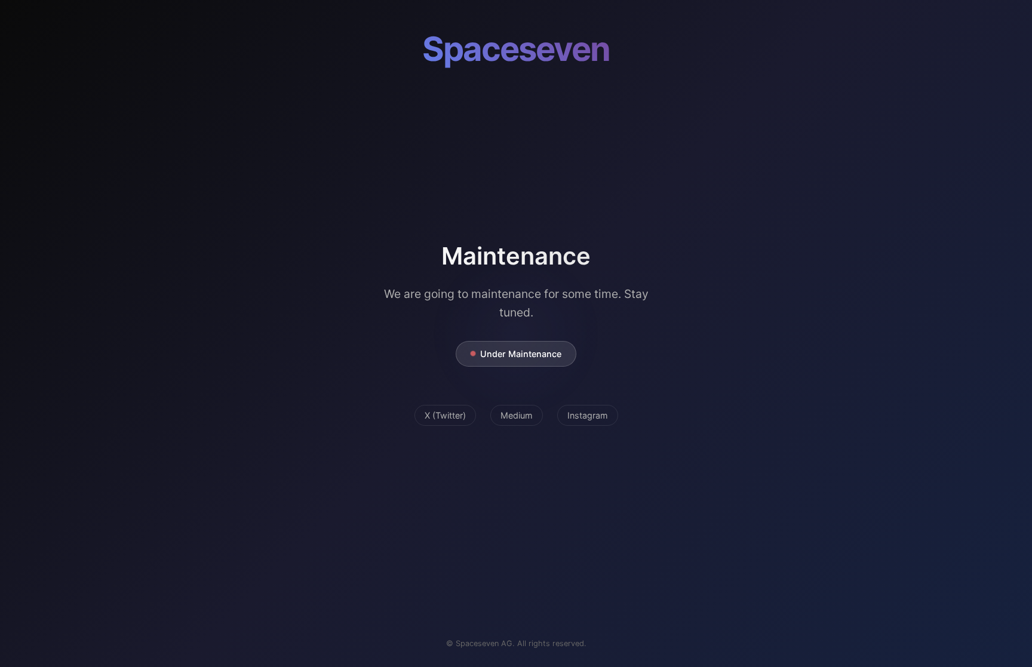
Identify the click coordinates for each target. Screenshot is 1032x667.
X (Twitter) (445, 415)
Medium (516, 415)
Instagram (587, 415)
